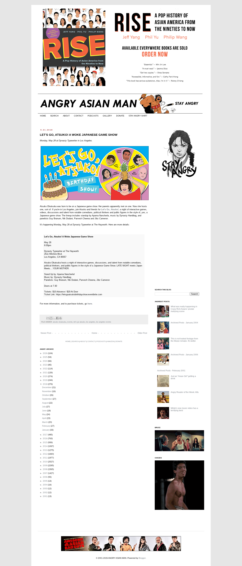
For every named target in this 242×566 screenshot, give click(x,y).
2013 (45, 450)
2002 (45, 492)
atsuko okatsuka (59, 322)
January (46, 430)
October (46, 395)
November (47, 391)
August (45, 403)
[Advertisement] (179, 233)
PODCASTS (93, 116)
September (47, 399)
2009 (45, 465)
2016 (45, 438)
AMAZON (110, 341)
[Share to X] (54, 318)
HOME (43, 116)
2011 (45, 458)
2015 (45, 442)
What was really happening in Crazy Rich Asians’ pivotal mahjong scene (184, 308)
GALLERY (107, 116)
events (70, 322)
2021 (45, 372)
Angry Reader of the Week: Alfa (185, 392)
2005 (45, 481)
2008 (45, 469)
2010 (45, 462)
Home (94, 333)
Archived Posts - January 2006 (184, 355)
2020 (45, 376)
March (45, 422)
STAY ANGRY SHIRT (138, 116)
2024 (45, 361)
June (44, 411)
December (47, 387)
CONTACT (78, 116)
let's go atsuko (79, 322)
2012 (45, 454)
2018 (45, 384)
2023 (45, 365)
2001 (45, 496)
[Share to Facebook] (57, 318)
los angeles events (103, 322)
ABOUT (66, 116)
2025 (45, 357)
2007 (45, 473)
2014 (45, 446)
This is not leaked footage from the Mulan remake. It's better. (184, 340)
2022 (45, 369)
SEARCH (54, 116)
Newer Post (46, 333)
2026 (45, 353)
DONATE (120, 116)
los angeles (90, 322)
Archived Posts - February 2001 (171, 370)
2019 (45, 380)
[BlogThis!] (51, 318)
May (44, 414)
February (46, 426)
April (44, 418)
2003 (45, 488)
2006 (45, 477)
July (44, 407)
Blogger (142, 558)
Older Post (142, 333)
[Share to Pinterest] (60, 318)
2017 (45, 435)
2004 (45, 485)
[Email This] (48, 318)
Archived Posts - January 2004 (184, 323)
